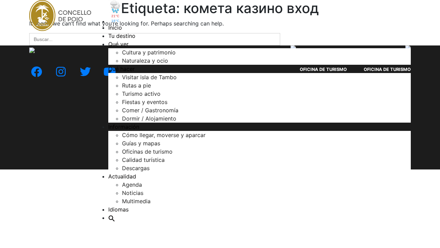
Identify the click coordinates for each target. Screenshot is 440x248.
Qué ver (118, 44)
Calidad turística (143, 159)
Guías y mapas (141, 143)
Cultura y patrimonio (149, 52)
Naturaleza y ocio (145, 60)
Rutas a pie (136, 85)
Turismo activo (141, 93)
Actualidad (122, 176)
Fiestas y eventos (144, 102)
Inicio (115, 27)
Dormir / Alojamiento (149, 118)
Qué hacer (121, 68)
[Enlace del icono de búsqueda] (111, 217)
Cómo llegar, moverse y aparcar (164, 135)
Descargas (136, 168)
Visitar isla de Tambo (149, 77)
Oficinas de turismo (147, 151)
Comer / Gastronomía (150, 110)
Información (123, 126)
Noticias (132, 192)
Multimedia (136, 201)
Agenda (132, 184)
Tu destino (121, 35)
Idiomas (118, 209)
